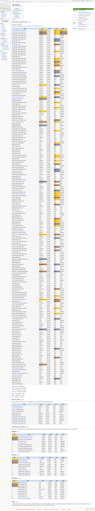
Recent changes (4, 14)
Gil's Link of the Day (5, 45)
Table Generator (4, 39)
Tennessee (41, 498)
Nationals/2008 (74, 429)
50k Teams (20, 6)
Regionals (3, 27)
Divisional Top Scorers (82, 20)
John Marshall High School (17, 406)
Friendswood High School (17, 375)
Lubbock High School (16, 146)
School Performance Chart (37, 26)
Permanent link (4, 58)
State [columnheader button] (42, 28)
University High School (22, 496)
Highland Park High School (17, 98)
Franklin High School (16, 44)
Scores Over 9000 (81, 10)
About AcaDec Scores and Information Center (51, 509)
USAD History (4, 35)
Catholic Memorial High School (18, 181)
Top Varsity (80, 15)
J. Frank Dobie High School (17, 211)
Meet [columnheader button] (63, 28)
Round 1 (3, 28)
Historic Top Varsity (86, 15)
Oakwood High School (16, 111)
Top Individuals (4, 30)
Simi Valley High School (17, 171)
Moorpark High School (16, 93)
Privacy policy (39, 509)
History (26, 1)
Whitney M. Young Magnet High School (20, 234)
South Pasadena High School (18, 70)
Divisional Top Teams (81, 26)
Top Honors (80, 12)
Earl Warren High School (17, 190)
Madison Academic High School (24, 498)
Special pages (4, 55)
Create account (88, 0)
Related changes (4, 53)
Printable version (4, 57)
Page (13, 1)
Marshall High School (16, 40)
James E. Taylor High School (18, 121)
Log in (92, 0)
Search (1, 18)
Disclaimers (63, 509)
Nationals (3, 24)
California (41, 30)
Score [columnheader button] (49, 28)
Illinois (40, 234)
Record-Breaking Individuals (83, 19)
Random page (4, 15)
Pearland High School (16, 204)
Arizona (40, 299)
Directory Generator (5, 42)
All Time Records (81, 28)
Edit (23, 1)
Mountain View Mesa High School (19, 299)
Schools (3, 36)
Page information (4, 59)
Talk (79, 0)
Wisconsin (41, 97)
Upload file (3, 54)
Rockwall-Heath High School (17, 368)
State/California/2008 (45, 429)
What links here (4, 52)
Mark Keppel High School (17, 334)
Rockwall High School (16, 153)
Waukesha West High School (18, 97)
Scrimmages (4, 29)
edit (29, 22)
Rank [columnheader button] (14, 434)
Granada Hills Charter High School (19, 32)
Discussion (18, 1)
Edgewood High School (16, 243)
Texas (40, 84)
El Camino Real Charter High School (19, 30)
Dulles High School (16, 84)
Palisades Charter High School (18, 230)
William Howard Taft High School (18, 193)
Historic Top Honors (86, 12)
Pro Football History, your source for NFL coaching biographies (5, 47)
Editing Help (4, 16)
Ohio (40, 111)
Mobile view (69, 509)
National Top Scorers (81, 17)
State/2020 (52, 505)
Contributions (83, 0)
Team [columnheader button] (25, 28)
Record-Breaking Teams (82, 24)
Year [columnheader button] (56, 28)
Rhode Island (41, 489)
